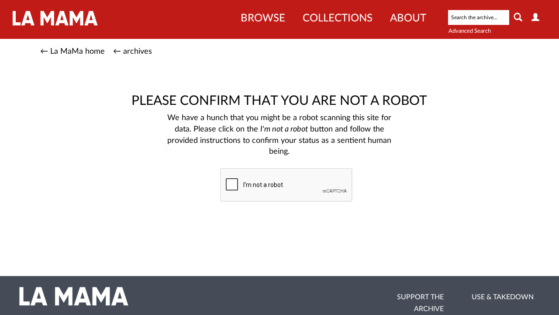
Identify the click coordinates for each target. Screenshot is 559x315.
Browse (263, 18)
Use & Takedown (503, 297)
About (408, 18)
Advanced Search (470, 31)
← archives (132, 51)
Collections (338, 18)
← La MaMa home (72, 51)
